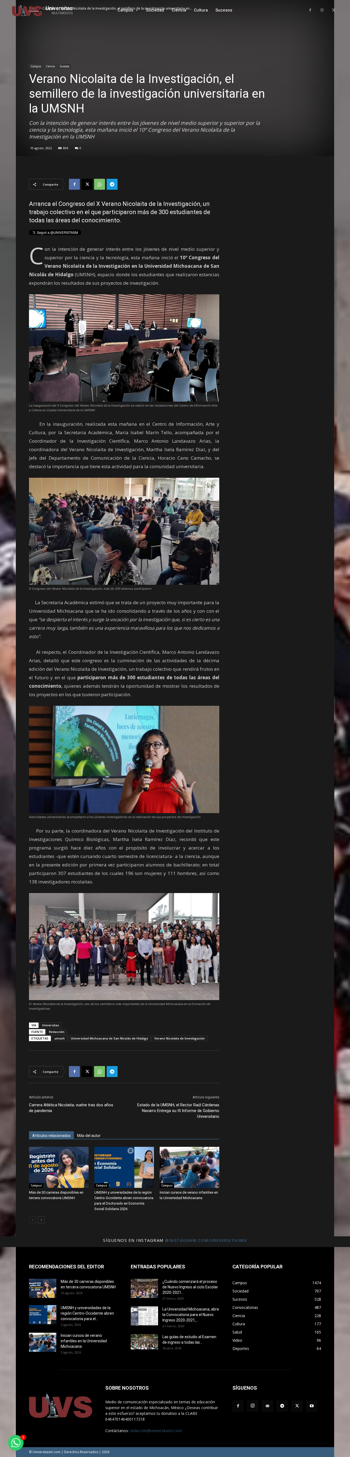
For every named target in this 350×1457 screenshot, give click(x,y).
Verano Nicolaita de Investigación (179, 1038)
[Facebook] (310, 10)
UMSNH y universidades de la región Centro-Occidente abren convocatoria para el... (87, 1313)
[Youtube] (311, 1406)
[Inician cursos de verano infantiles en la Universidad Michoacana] (189, 1167)
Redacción (57, 1032)
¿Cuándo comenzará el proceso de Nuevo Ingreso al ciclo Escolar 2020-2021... (190, 1287)
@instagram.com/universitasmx (206, 1240)
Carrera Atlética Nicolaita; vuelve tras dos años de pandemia (71, 1107)
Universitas (50, 1025)
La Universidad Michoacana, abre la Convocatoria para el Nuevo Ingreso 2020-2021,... (190, 1314)
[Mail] (267, 1406)
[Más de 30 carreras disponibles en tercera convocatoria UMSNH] (59, 1167)
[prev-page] (32, 1219)
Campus (36, 66)
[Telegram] (112, 184)
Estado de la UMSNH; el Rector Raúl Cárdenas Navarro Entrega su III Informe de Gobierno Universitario (178, 1110)
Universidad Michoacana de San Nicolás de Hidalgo (109, 1038)
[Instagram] (321, 10)
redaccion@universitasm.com (156, 1430)
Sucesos (64, 66)
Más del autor (89, 1135)
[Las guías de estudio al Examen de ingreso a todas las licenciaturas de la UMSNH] (144, 1341)
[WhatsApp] (99, 184)
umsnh (59, 1038)
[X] (333, 10)
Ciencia (50, 66)
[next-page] (41, 1219)
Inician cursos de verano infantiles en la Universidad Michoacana (84, 1341)
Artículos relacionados (51, 1135)
